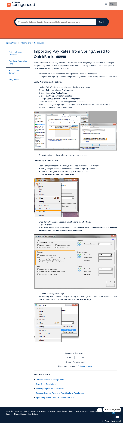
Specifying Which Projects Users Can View (55, 397)
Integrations (26, 43)
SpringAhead (11, 43)
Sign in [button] (112, 4)
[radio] (69, 357)
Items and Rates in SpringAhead (50, 379)
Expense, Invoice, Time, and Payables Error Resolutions (60, 393)
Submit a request (85, 366)
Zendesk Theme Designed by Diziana (22, 414)
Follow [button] (61, 57)
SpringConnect (40, 43)
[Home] (21, 4)
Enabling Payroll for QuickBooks (50, 388)
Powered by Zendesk (113, 421)
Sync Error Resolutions (46, 384)
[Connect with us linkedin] (113, 412)
